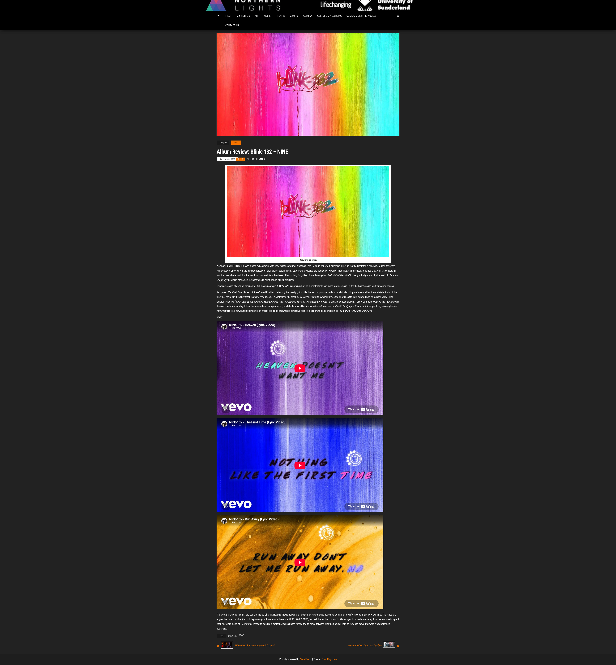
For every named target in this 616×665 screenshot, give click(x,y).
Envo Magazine (329, 659)
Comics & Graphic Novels (361, 15)
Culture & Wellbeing (329, 15)
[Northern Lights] (218, 16)
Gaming (294, 15)
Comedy (307, 15)
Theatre (280, 15)
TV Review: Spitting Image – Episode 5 (254, 645)
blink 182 (232, 635)
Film (228, 15)
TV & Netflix (242, 15)
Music (267, 15)
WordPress (306, 659)
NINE (241, 635)
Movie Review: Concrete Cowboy (364, 645)
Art (257, 15)
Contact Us (232, 25)
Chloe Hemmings (258, 159)
